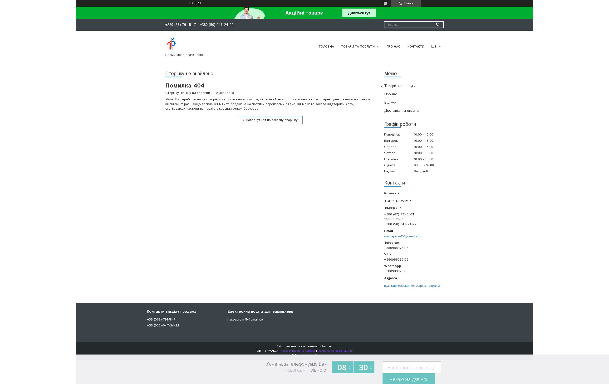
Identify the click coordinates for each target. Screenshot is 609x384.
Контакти (416, 46)
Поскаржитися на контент (297, 351)
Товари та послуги (358, 46)
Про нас (393, 46)
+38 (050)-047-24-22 (163, 325)
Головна (326, 46)
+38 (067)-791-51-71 (162, 319)
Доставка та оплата (401, 110)
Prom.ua (327, 347)
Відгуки (390, 102)
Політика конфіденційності (336, 351)
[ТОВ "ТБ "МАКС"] (171, 43)
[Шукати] (437, 25)
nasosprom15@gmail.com (403, 236)
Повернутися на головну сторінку (272, 120)
